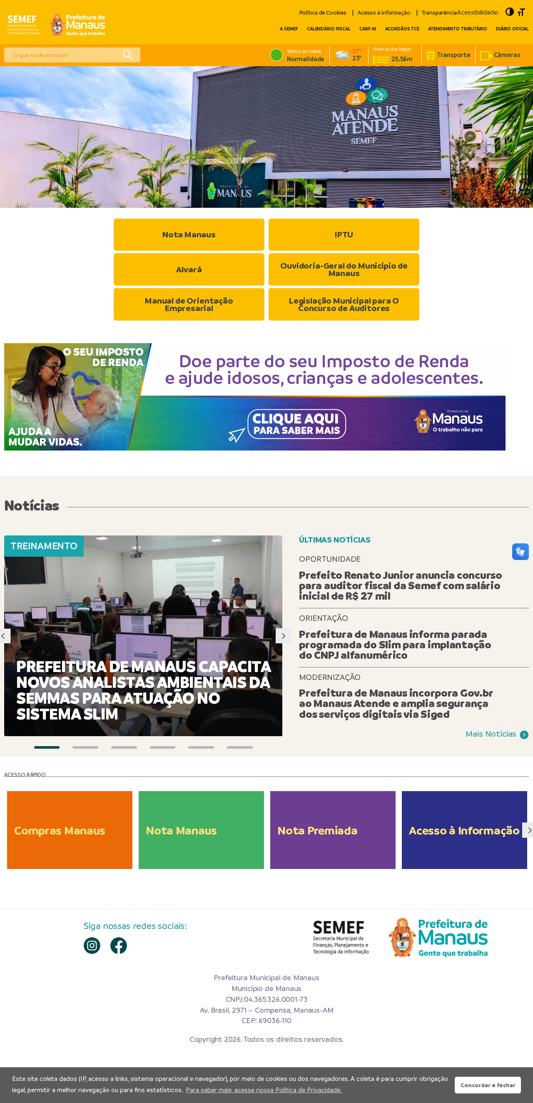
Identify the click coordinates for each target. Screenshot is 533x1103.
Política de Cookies (322, 12)
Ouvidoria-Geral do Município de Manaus (344, 269)
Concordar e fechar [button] (488, 1085)
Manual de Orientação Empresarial (189, 304)
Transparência (439, 12)
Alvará (189, 269)
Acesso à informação (384, 12)
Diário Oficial (512, 29)
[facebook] (118, 945)
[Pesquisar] (128, 54)
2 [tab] (85, 747)
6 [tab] (240, 747)
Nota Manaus (189, 234)
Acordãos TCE (402, 29)
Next (283, 636)
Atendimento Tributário (457, 29)
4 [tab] (163, 747)
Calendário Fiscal (329, 29)
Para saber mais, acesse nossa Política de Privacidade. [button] (264, 1090)
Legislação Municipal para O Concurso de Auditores (344, 304)
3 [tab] (124, 747)
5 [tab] (201, 747)
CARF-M (367, 29)
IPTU (344, 234)
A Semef (289, 29)
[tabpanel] (266, 137)
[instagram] (92, 945)
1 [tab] (47, 747)
